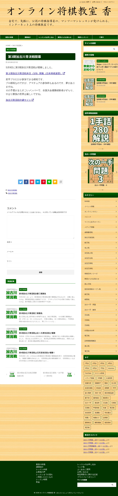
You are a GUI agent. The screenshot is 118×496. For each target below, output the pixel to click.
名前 (9, 242)
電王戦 (87, 427)
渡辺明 (97, 403)
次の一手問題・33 (90, 452)
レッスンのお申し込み (46, 37)
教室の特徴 (9, 37)
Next (116, 131)
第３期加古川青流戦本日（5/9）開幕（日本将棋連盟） (34, 73)
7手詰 (102, 368)
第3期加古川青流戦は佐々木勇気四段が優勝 (37, 333)
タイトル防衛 (99, 373)
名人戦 (113, 383)
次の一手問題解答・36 (91, 446)
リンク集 (81, 467)
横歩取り (106, 398)
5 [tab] (103, 149)
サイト (9, 261)
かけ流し (102, 440)
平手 (114, 388)
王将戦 (113, 403)
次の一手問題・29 (101, 185)
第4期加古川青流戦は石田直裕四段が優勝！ (37, 352)
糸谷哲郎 (88, 413)
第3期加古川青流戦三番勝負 (30, 313)
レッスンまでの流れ (44, 474)
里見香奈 (108, 422)
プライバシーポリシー (86, 477)
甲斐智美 (96, 408)
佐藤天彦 (88, 383)
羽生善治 (108, 413)
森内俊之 (96, 398)
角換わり (96, 417)
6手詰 (95, 368)
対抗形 (98, 388)
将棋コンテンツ (83, 37)
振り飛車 (88, 393)
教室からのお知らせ (64, 37)
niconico (111, 368)
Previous (85, 131)
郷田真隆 (98, 422)
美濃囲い (98, 413)
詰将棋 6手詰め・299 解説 (106, 99)
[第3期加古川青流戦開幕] (37, 182)
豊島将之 (88, 422)
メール (10, 251)
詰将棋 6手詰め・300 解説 (106, 83)
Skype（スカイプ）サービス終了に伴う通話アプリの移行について (107, 66)
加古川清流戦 (12, 190)
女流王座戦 (89, 388)
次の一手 (88, 403)
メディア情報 (89, 378)
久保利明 (109, 378)
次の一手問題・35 (90, 449)
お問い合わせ (96, 2)
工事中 (101, 37)
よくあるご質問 (84, 2)
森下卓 (87, 398)
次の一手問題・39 (90, 440)
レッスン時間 (41, 479)
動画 (106, 383)
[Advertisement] (25, 122)
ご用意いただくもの (44, 477)
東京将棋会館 (109, 393)
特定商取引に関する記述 (87, 474)
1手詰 (87, 363)
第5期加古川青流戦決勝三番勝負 (32, 293)
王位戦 (105, 403)
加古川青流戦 (12, 193)
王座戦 (87, 408)
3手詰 (102, 363)
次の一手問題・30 (90, 443)
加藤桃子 (98, 383)
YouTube (88, 373)
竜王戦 (112, 408)
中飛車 (100, 378)
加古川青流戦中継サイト (18, 100)
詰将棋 (105, 417)
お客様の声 (40, 472)
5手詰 (87, 368)
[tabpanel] (100, 132)
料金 (38, 482)
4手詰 (110, 363)
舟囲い (87, 417)
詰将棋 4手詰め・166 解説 (101, 144)
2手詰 (94, 363)
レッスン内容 (41, 469)
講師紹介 (28, 37)
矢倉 (104, 408)
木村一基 (98, 393)
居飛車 (107, 388)
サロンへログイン (109, 2)
